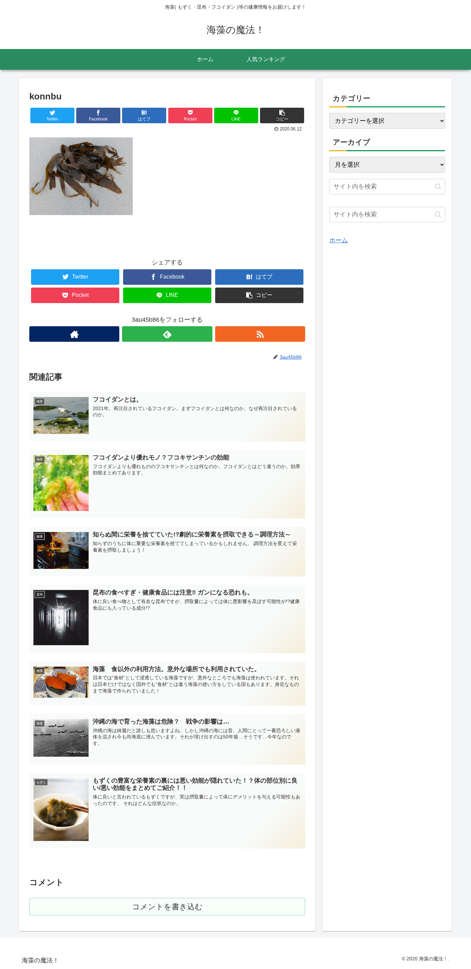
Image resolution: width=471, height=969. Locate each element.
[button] (438, 187)
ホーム (338, 240)
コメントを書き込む (167, 906)
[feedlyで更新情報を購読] (167, 334)
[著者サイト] (74, 334)
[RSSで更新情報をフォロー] (260, 334)
